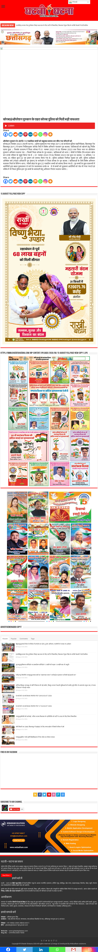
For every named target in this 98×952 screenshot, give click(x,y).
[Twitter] (10, 134)
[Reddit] (15, 134)
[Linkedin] (20, 134)
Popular (13, 639)
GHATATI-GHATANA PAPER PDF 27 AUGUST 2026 (34, 706)
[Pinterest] (25, 134)
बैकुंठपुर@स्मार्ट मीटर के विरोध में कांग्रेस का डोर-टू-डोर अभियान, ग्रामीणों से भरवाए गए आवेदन (43, 644)
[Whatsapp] (40, 134)
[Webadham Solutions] (49, 836)
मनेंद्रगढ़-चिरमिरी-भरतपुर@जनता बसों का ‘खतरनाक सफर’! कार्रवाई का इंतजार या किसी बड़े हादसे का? (46, 675)
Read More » (6, 875)
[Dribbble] (54, 795)
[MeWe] (30, 134)
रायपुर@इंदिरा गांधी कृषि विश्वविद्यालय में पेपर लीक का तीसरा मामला (35, 737)
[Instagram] (45, 134)
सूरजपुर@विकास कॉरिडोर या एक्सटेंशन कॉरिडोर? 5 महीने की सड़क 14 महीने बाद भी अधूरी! (43, 25)
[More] (50, 134)
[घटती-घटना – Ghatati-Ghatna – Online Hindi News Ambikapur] (49, 10)
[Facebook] (5, 134)
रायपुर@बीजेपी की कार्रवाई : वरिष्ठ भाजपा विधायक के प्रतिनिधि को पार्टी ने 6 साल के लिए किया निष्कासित (46, 716)
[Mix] (35, 134)
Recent (5, 639)
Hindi (74, 2)
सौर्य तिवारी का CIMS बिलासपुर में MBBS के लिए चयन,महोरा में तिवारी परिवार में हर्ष (40, 727)
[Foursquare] (58, 795)
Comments (24, 639)
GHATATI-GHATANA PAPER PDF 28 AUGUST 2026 (34, 696)
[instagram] (63, 795)
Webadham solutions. (78, 944)
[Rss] (35, 795)
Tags (32, 639)
